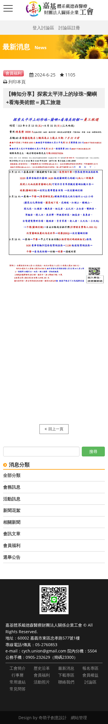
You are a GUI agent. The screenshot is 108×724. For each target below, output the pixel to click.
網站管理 (79, 717)
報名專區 (90, 668)
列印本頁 (17, 82)
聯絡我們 (66, 682)
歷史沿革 (42, 668)
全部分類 (11, 475)
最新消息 (66, 668)
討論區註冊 (69, 27)
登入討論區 (43, 27)
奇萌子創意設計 (53, 717)
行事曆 (18, 675)
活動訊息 (11, 499)
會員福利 (11, 545)
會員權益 (90, 675)
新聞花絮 (11, 510)
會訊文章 (11, 533)
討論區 (90, 682)
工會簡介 (18, 668)
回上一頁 (55, 429)
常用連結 (18, 682)
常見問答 (18, 689)
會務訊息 (11, 487)
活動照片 (42, 682)
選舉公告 (11, 557)
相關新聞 (11, 522)
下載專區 (66, 675)
